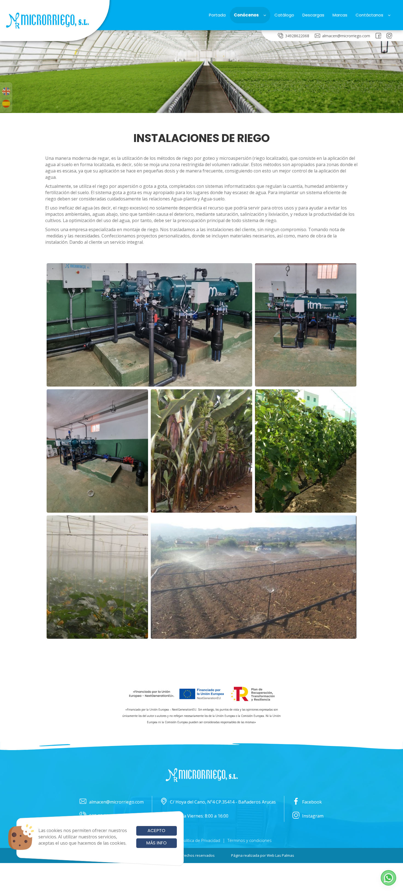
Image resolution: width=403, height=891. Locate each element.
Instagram (312, 816)
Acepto (156, 830)
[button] (388, 877)
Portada (217, 15)
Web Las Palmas (280, 855)
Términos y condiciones (250, 840)
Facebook (312, 802)
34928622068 (297, 35)
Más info (156, 843)
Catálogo (284, 15)
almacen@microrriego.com (346, 35)
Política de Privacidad (200, 840)
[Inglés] (6, 91)
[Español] (6, 104)
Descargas (313, 15)
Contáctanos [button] (369, 15)
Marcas (340, 15)
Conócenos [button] (246, 15)
